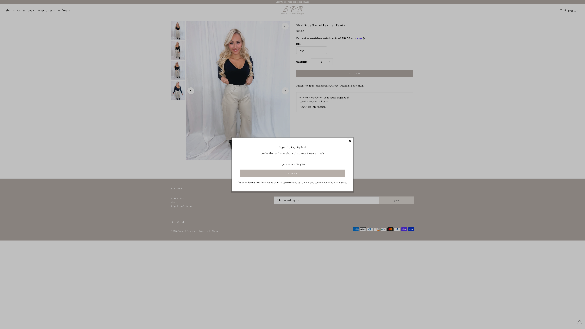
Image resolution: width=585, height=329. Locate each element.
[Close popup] (350, 141)
